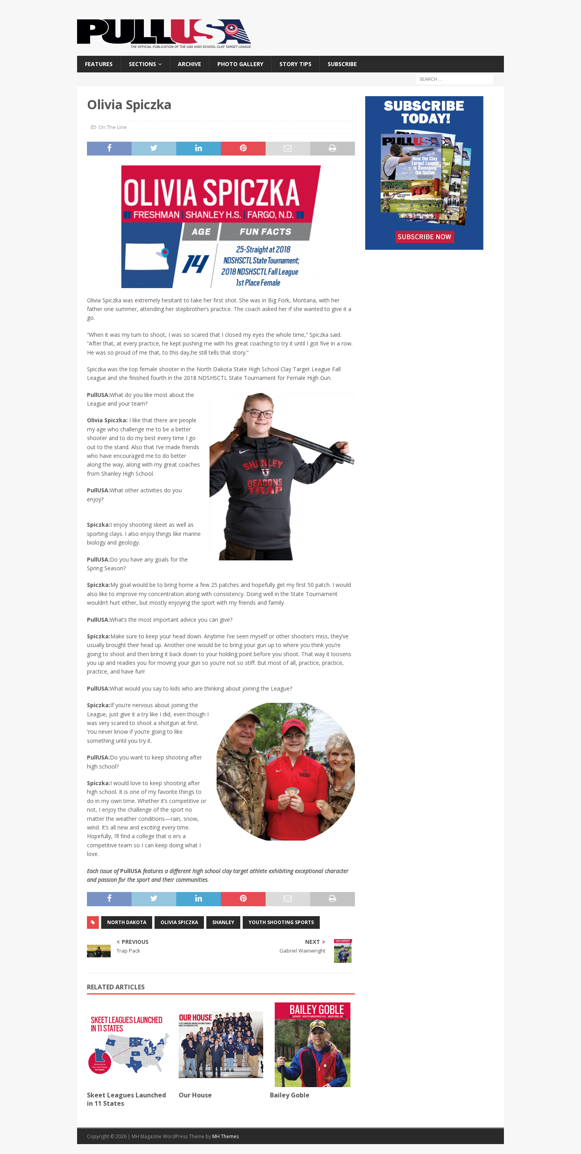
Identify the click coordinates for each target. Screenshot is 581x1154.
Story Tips (295, 64)
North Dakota (126, 922)
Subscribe (342, 64)
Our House (195, 1095)
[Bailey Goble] (312, 1045)
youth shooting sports (281, 922)
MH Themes (225, 1136)
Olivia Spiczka (179, 922)
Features (99, 64)
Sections (142, 64)
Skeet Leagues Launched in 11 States (126, 1099)
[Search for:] (454, 79)
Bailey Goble (289, 1095)
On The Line (112, 127)
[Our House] (221, 1045)
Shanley (223, 922)
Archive (189, 64)
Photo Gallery (240, 64)
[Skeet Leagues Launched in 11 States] (129, 1045)
